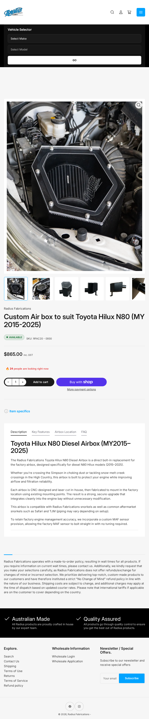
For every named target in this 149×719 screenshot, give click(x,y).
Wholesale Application (67, 661)
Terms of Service (16, 681)
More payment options (81, 389)
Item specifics (20, 411)
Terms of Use (13, 671)
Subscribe (132, 678)
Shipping (10, 666)
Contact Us (11, 661)
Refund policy (13, 685)
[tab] (19, 433)
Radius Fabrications (17, 308)
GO (74, 60)
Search (9, 656)
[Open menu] (141, 12)
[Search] (112, 12)
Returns (9, 676)
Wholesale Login (63, 656)
